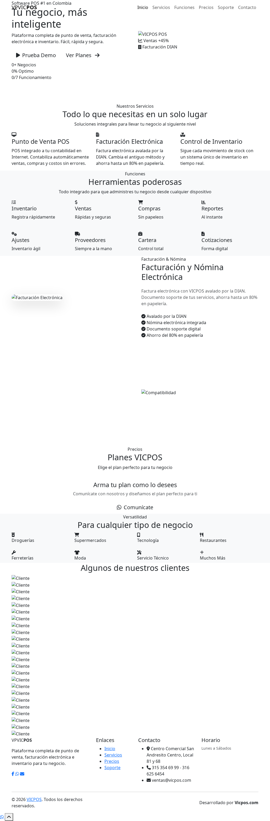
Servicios (161, 7)
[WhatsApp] (2, 817)
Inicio (142, 7)
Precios (206, 7)
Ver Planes (79, 55)
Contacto (247, 7)
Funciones (184, 7)
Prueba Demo (39, 55)
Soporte (226, 7)
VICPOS (34, 799)
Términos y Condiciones (136, 805)
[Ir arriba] (9, 817)
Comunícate (138, 507)
